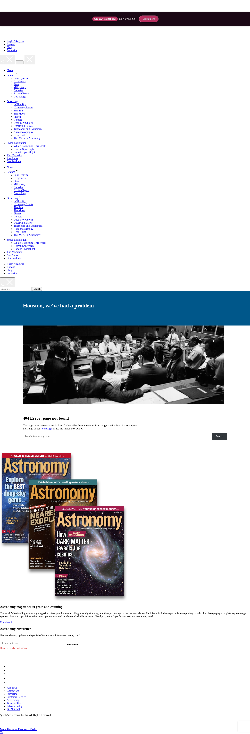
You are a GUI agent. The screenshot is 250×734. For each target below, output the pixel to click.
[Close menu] (29, 59)
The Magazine (14, 155)
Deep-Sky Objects (23, 122)
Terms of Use (14, 703)
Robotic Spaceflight (24, 152)
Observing (12, 101)
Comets (18, 119)
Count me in (6, 622)
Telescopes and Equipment (28, 128)
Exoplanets (20, 81)
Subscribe (12, 50)
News (10, 70)
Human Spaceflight (24, 149)
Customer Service (16, 696)
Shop (9, 47)
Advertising (13, 700)
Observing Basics (23, 125)
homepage (46, 428)
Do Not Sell (13, 709)
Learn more (149, 19)
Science (11, 75)
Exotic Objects (21, 93)
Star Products (14, 161)
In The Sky (20, 104)
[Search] (7, 59)
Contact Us (13, 690)
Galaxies (18, 90)
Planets (17, 116)
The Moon (19, 113)
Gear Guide (20, 135)
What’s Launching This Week (30, 146)
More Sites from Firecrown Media (18, 729)
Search (219, 436)
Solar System (21, 78)
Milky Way (20, 87)
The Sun (18, 110)
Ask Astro (12, 158)
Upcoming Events (23, 107)
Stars (16, 84)
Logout (11, 44)
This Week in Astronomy (27, 138)
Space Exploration (17, 142)
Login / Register (15, 41)
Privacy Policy (14, 706)
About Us (12, 687)
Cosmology (20, 96)
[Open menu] (19, 62)
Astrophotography (23, 132)
